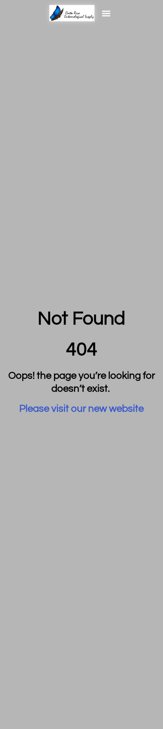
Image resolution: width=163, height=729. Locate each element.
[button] (106, 13)
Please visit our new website (81, 408)
